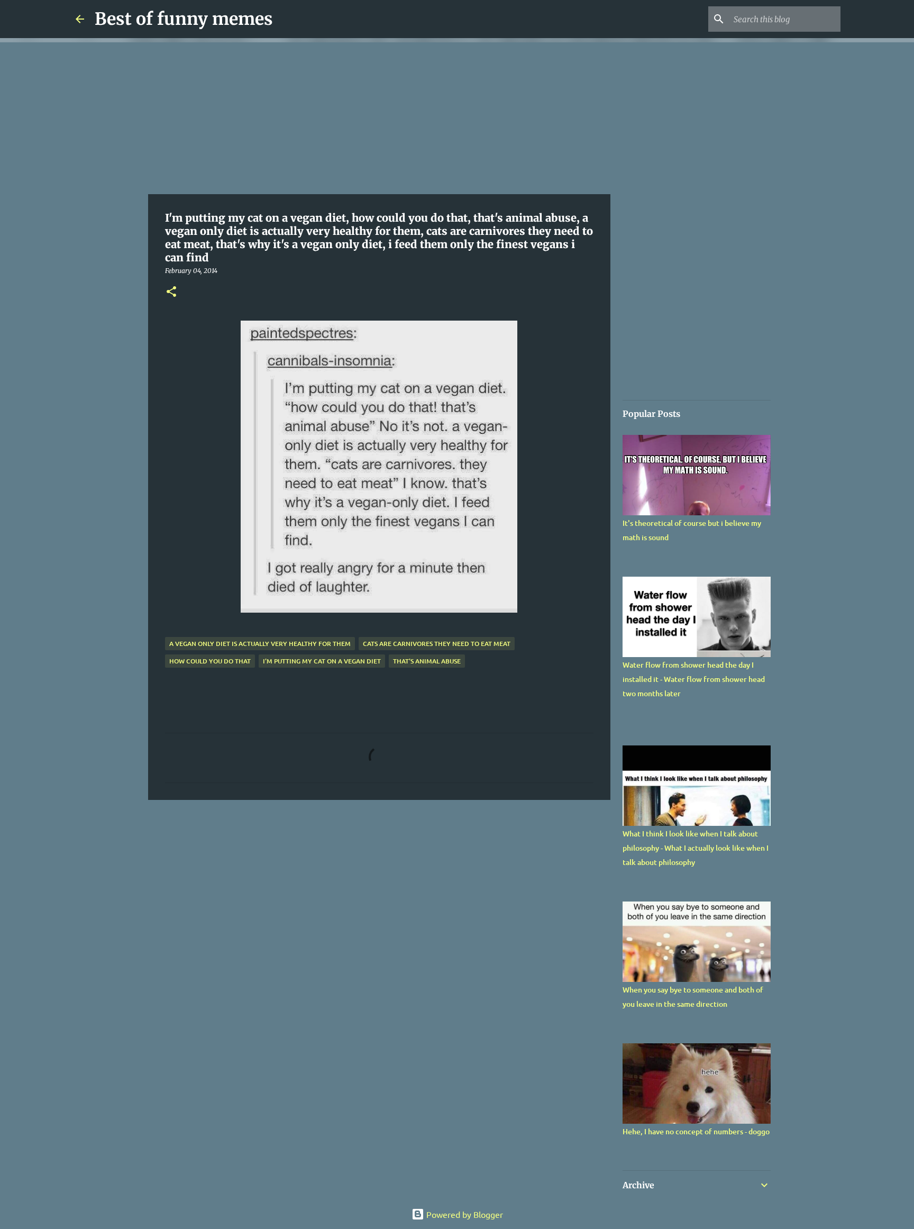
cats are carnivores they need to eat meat (436, 643)
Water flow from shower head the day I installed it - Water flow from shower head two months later (694, 679)
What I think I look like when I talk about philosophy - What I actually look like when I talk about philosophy (696, 848)
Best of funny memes (184, 19)
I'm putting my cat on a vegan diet (322, 661)
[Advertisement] (379, 116)
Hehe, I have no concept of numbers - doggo (696, 1131)
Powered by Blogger (463, 1214)
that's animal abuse (427, 661)
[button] (171, 292)
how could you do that (210, 661)
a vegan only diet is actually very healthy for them (260, 643)
